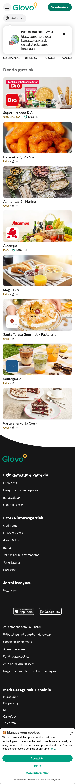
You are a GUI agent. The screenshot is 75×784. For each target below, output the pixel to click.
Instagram (10, 590)
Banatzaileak (11, 497)
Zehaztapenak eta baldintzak (22, 627)
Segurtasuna (11, 562)
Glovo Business (13, 505)
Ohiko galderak (13, 533)
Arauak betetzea (14, 649)
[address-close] (64, 34)
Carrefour (9, 716)
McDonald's (10, 696)
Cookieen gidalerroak (17, 642)
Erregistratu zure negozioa (21, 490)
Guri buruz (10, 525)
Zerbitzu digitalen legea (19, 664)
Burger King (11, 703)
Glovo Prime (11, 540)
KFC (6, 710)
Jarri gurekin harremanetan (21, 555)
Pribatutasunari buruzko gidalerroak (27, 634)
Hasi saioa (9, 570)
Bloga (7, 547)
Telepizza (9, 723)
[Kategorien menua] (7, 7)
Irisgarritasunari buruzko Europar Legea (29, 671)
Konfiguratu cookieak (17, 656)
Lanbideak (10, 483)
